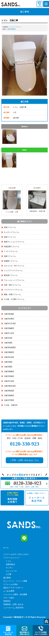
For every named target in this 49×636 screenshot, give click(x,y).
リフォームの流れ (10, 584)
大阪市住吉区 (9, 357)
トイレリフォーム (15, 27)
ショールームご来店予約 (13, 608)
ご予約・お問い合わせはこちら (24, 460)
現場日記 (7, 601)
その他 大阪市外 (11, 405)
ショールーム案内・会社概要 (15, 594)
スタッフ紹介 (8, 598)
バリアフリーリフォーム (13, 290)
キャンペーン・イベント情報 (15, 581)
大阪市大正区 (9, 333)
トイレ (8, 561)
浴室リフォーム (10, 237)
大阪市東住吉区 (10, 386)
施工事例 (7, 578)
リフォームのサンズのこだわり (16, 554)
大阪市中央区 (9, 381)
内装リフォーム (10, 227)
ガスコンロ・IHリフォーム (14, 266)
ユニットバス (11, 571)
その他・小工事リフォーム (14, 299)
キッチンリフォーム (11, 232)
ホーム (6, 548)
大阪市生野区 (9, 319)
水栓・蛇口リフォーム (12, 285)
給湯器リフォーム (11, 261)
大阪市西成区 (9, 391)
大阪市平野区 (9, 400)
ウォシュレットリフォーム (14, 280)
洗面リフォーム (10, 256)
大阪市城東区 (9, 328)
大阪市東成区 (11, 29)
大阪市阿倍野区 (10, 347)
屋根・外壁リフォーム (12, 294)
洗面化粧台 (10, 564)
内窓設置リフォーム (11, 247)
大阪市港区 (8, 343)
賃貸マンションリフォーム (14, 242)
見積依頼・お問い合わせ (13, 604)
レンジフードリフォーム (13, 270)
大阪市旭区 (8, 362)
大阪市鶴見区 (9, 352)
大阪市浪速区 (9, 376)
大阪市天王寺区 (10, 323)
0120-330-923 (24, 444)
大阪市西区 (8, 367)
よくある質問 (8, 591)
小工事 (8, 574)
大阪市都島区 (9, 371)
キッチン (9, 568)
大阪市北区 (8, 338)
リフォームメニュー (11, 557)
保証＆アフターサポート (13, 588)
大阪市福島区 (9, 395)
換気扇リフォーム (11, 275)
